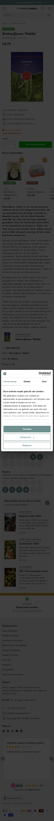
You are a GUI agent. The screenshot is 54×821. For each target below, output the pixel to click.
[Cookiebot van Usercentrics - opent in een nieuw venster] (39, 374)
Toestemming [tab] (9, 381)
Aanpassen (25, 437)
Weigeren (27, 445)
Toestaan (27, 429)
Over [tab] (44, 381)
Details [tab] (27, 381)
